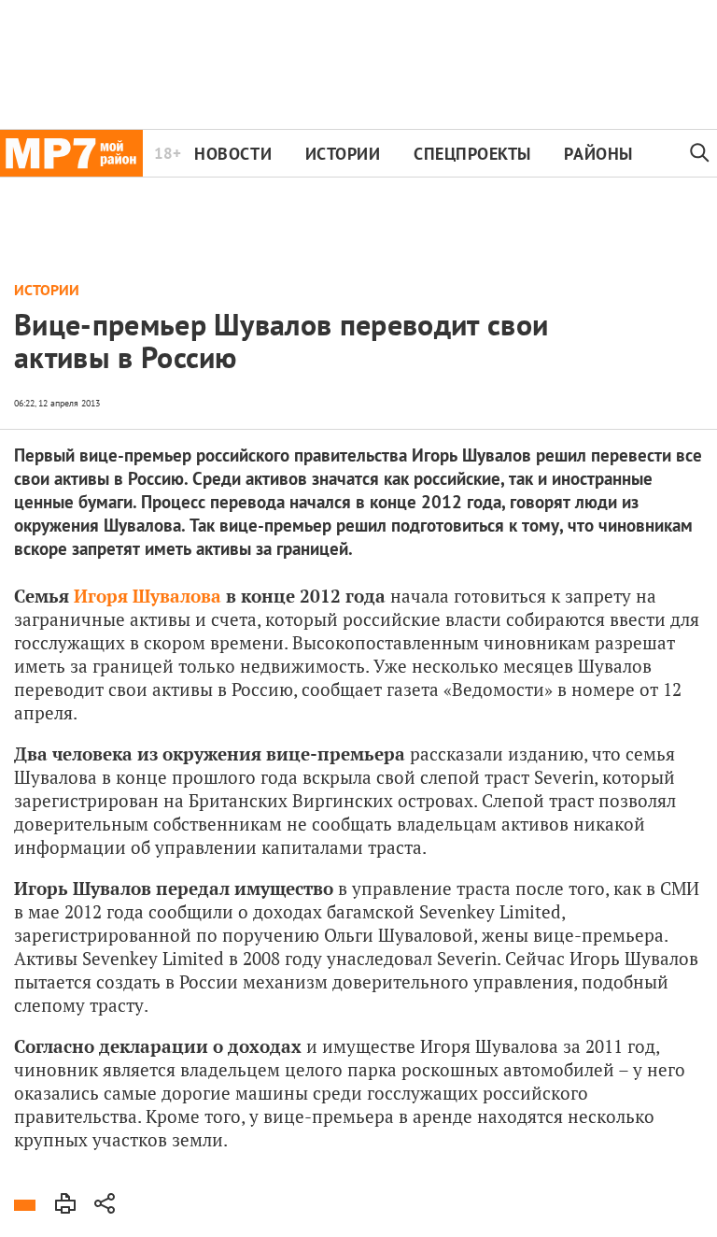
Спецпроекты (472, 153)
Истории (343, 153)
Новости (233, 153)
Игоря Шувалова (147, 595)
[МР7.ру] (71, 153)
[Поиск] (700, 153)
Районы (598, 153)
